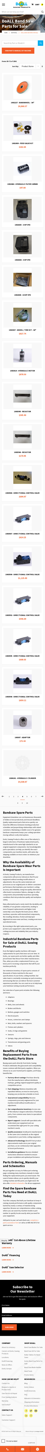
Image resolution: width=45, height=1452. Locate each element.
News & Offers (7, 1365)
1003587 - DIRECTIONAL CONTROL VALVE (22, 533)
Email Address (7, 1315)
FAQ (25, 1394)
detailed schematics (17, 1183)
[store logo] (21, 4)
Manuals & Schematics (32, 1398)
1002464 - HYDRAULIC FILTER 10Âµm (22, 184)
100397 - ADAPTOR (22, 737)
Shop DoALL (14, 32)
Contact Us (6, 1383)
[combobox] (22, 12)
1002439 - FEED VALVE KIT (22, 143)
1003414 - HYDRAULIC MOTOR (22, 370)
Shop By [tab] (4, 1240)
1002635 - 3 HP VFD (22, 225)
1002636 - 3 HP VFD (22, 260)
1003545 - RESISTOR (22, 411)
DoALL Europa (7, 1368)
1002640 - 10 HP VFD (22, 295)
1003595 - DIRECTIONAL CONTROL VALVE (22, 656)
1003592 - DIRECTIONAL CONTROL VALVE (22, 615)
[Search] (42, 12)
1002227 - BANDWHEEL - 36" (22, 102)
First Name (5, 1305)
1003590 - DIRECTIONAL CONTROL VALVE (22, 574)
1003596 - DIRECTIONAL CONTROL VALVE (22, 696)
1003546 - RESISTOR (22, 452)
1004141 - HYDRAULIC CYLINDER (22, 778)
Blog (26, 1383)
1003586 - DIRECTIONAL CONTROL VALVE (22, 493)
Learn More (6, 1248)
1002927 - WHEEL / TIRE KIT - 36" (22, 330)
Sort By (15, 66)
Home (6, 32)
